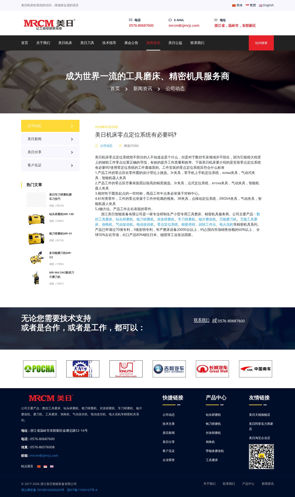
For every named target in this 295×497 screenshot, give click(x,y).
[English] (52, 466)
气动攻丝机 (124, 224)
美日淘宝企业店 (259, 438)
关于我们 (43, 43)
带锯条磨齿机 (215, 451)
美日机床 (65, 43)
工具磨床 (212, 460)
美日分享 (34, 152)
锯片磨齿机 (207, 219)
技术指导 (109, 43)
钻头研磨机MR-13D (61, 214)
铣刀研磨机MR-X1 (60, 233)
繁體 (252, 5)
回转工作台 (207, 224)
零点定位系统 (167, 224)
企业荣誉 (169, 460)
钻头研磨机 (124, 219)
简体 (239, 5)
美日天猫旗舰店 (259, 415)
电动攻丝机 (145, 224)
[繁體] (45, 466)
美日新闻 (34, 139)
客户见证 (34, 165)
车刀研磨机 (186, 219)
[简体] (39, 466)
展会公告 (131, 43)
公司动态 (175, 88)
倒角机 (107, 224)
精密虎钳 (188, 224)
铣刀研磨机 (145, 219)
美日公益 (175, 43)
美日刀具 (87, 43)
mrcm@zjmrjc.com (184, 25)
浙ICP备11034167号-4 (82, 490)
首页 (24, 43)
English (268, 5)
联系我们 (197, 43)
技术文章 (169, 424)
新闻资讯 (153, 43)
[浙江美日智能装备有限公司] (49, 24)
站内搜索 (261, 43)
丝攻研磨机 (165, 219)
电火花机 (226, 224)
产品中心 (248, 483)
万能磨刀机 (228, 219)
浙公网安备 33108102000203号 (42, 490)
